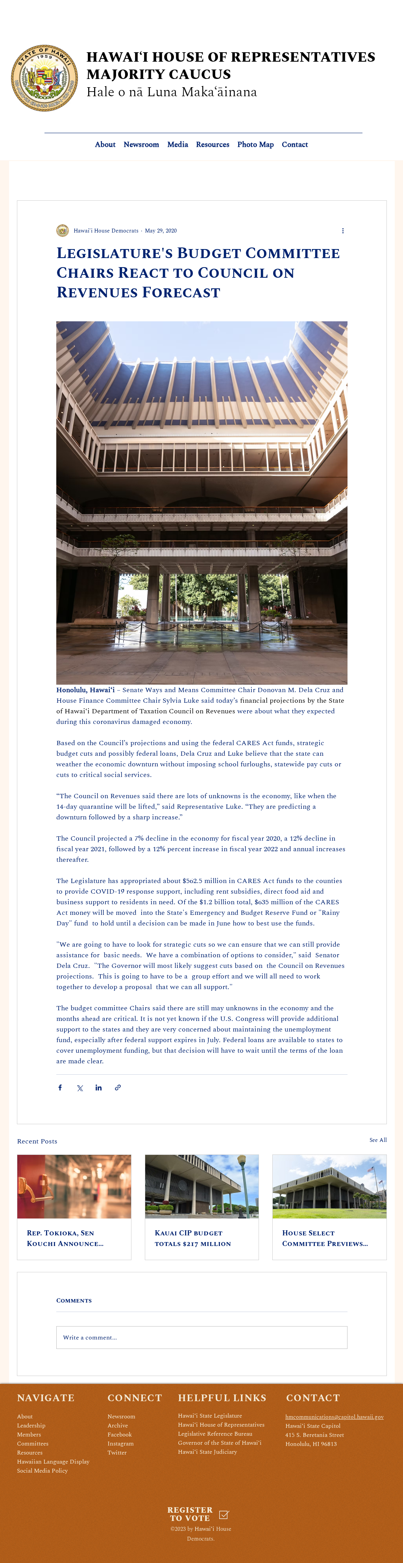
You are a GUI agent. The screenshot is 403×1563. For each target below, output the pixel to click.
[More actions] (343, 230)
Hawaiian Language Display (53, 1461)
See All (378, 1140)
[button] (212, 145)
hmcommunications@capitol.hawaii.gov (334, 1417)
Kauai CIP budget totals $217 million (193, 1238)
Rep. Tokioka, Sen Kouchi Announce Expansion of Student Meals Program (70, 1238)
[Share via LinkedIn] (98, 1087)
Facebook (119, 1434)
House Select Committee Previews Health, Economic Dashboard (322, 1238)
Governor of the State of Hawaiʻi (220, 1443)
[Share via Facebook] (60, 1087)
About (25, 1416)
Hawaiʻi (204, 1529)
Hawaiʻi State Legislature (210, 1415)
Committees (32, 1443)
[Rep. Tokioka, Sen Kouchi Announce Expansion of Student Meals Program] (74, 1187)
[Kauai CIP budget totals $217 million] (202, 1187)
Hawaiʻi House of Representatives (221, 1424)
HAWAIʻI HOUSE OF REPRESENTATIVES (230, 57)
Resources (30, 1452)
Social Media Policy (42, 1470)
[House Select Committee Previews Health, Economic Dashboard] (329, 1187)
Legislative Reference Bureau (215, 1433)
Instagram (120, 1443)
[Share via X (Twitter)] (79, 1087)
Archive (117, 1425)
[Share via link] (118, 1087)
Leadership (31, 1425)
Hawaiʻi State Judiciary (207, 1452)
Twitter (117, 1452)
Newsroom (121, 1416)
